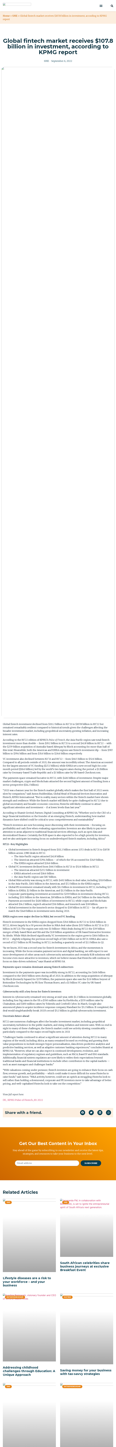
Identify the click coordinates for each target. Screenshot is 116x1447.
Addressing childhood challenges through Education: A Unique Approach (29, 1371)
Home (6, 15)
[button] (101, 5)
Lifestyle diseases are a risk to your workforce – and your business (27, 1281)
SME (14, 15)
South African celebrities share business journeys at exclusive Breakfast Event (85, 1266)
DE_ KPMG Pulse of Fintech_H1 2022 (23, 1100)
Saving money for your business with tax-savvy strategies (85, 1372)
